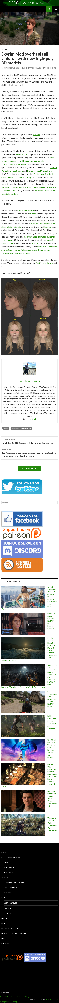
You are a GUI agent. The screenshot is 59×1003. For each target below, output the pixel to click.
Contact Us (15, 997)
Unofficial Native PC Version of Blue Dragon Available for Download (51, 749)
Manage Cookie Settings (9, 1002)
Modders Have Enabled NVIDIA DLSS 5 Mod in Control (51, 621)
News (6, 862)
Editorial (5, 938)
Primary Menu (55, 9)
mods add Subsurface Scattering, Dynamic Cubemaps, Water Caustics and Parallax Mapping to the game (29, 249)
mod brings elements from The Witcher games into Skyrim (27, 160)
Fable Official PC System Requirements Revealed (52, 722)
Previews (8, 913)
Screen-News (9, 867)
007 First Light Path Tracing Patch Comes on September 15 (52, 798)
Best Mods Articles (9, 928)
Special (4, 898)
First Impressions (11, 888)
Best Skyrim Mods (44, 263)
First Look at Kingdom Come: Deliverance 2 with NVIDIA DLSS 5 (52, 699)
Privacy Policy (24, 997)
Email (33, 419)
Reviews (7, 908)
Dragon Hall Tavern (18, 164)
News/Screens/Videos (10, 857)
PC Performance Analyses (15, 883)
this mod (34, 213)
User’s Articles (10, 903)
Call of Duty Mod (25, 210)
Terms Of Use (5, 997)
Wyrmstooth (22, 154)
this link (36, 134)
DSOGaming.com (52, 999)
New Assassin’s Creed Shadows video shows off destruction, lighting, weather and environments (28, 452)
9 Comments (50, 68)
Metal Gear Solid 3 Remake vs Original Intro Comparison (27, 441)
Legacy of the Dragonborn (39, 170)
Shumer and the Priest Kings (19, 177)
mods (6, 428)
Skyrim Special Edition (21, 428)
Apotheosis (17, 170)
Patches (4, 918)
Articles (5, 877)
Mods (4, 49)
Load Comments (29, 469)
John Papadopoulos (32, 68)
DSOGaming (5, 992)
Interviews (6, 944)
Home (3, 852)
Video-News (9, 872)
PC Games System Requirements (14, 933)
